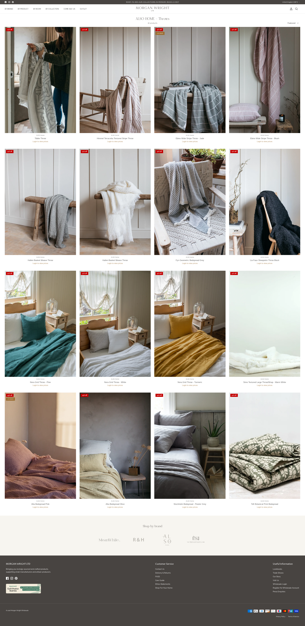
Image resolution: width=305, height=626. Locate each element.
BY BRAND (9, 9)
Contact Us (159, 569)
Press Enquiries (279, 592)
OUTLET (83, 9)
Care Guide (159, 580)
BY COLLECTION (52, 9)
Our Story (277, 577)
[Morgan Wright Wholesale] (152, 9)
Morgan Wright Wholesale (19, 610)
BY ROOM (37, 9)
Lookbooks (277, 569)
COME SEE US (69, 9)
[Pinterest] (13, 2)
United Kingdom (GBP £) (290, 2)
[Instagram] (9, 2)
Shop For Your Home (164, 588)
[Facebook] (6, 2)
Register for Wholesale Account (286, 588)
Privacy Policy (280, 616)
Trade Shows (278, 573)
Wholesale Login (280, 584)
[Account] (291, 9)
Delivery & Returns (163, 573)
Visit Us (276, 580)
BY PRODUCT (23, 9)
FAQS (157, 577)
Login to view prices (40, 141)
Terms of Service (293, 616)
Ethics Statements (162, 584)
